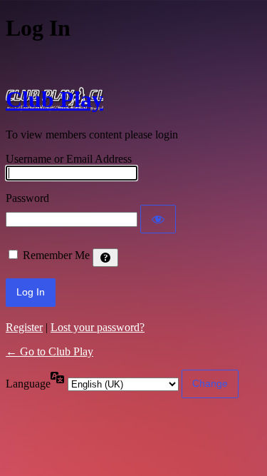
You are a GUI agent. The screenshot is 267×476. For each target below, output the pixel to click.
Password (27, 198)
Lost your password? (98, 327)
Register (24, 327)
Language (28, 384)
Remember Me (56, 255)
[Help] (105, 257)
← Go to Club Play (49, 351)
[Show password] (158, 219)
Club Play (54, 99)
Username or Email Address (69, 159)
